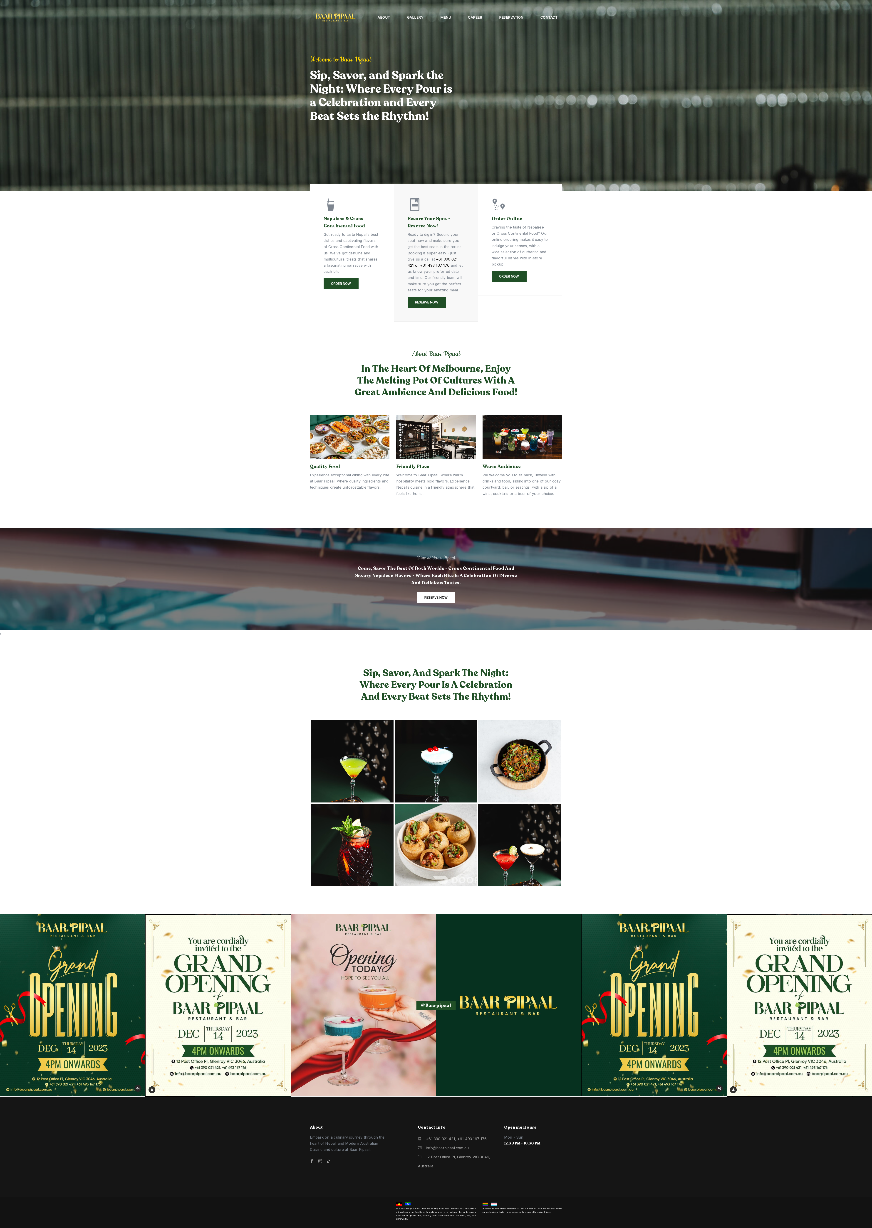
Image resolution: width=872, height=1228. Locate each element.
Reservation (511, 17)
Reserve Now (426, 302)
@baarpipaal (436, 1005)
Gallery (415, 17)
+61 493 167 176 (472, 1139)
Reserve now (436, 597)
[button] (860, 99)
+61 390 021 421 (440, 1139)
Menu (445, 17)
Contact (549, 17)
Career (475, 17)
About (384, 17)
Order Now (341, 283)
